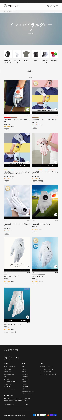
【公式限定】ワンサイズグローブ (41, 224)
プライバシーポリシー (27, 393)
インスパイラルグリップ (9, 388)
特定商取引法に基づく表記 (28, 391)
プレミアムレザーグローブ (11, 276)
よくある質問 (25, 384)
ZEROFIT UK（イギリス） (45, 369)
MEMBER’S (24, 381)
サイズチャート (25, 379)
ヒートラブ (6, 379)
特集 (23, 366)
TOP (4, 11)
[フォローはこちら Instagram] (6, 358)
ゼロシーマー (7, 386)
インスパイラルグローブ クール (12, 324)
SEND (27, 404)
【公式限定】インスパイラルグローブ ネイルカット (45, 172)
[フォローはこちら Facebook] (11, 358)
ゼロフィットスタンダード (10, 381)
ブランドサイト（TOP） (45, 366)
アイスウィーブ (7, 371)
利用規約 (24, 388)
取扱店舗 (24, 371)
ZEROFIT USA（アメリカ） (45, 371)
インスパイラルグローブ (38, 276)
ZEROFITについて (25, 374)
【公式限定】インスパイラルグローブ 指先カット (17, 224)
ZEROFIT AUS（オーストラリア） (47, 374)
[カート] (54, 6)
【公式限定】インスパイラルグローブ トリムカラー (17, 120)
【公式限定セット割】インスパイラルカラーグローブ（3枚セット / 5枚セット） (17, 172)
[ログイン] (51, 6)
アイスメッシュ (7, 369)
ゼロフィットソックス (9, 374)
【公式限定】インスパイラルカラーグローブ (44, 119)
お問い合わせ (25, 386)
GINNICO (5, 376)
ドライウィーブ (7, 384)
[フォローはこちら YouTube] (16, 358)
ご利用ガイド (25, 376)
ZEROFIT (5, 115)
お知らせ (24, 369)
